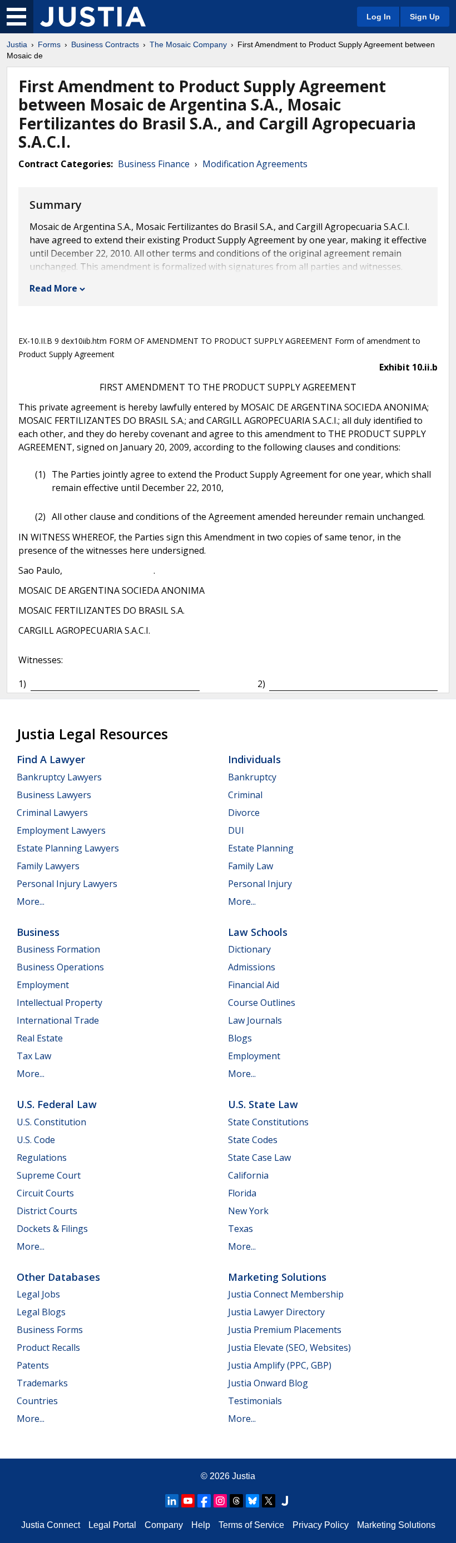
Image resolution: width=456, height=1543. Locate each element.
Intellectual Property (59, 1002)
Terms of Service (251, 1525)
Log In (378, 16)
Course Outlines (261, 1002)
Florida (242, 1193)
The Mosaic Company (188, 44)
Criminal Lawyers (52, 812)
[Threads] (236, 1500)
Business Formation (58, 949)
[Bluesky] (252, 1500)
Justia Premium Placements (284, 1330)
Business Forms (50, 1330)
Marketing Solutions (277, 1277)
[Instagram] (220, 1500)
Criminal (245, 795)
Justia (17, 44)
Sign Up (425, 16)
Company (164, 1525)
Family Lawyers (48, 866)
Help (200, 1525)
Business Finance (154, 164)
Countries (37, 1401)
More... (30, 901)
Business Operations (60, 967)
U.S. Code (36, 1140)
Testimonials (255, 1401)
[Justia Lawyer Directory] (284, 1500)
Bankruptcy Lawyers (59, 777)
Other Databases (58, 1277)
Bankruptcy (252, 777)
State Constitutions (268, 1122)
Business (38, 932)
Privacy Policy (321, 1525)
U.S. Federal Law (57, 1104)
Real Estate (40, 1038)
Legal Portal (112, 1525)
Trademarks (42, 1383)
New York (248, 1211)
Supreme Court (49, 1175)
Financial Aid (253, 985)
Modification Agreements (255, 164)
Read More (53, 288)
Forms (49, 44)
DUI (236, 830)
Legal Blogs (41, 1312)
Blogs (240, 1038)
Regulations (42, 1157)
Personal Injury (260, 884)
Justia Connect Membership (286, 1294)
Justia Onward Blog (268, 1383)
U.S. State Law (263, 1104)
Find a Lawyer (51, 759)
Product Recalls (48, 1347)
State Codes (252, 1140)
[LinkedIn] (172, 1500)
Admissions (251, 967)
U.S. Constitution (51, 1122)
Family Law (250, 866)
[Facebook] (204, 1500)
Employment (43, 985)
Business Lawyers (54, 795)
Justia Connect (50, 1525)
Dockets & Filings (52, 1229)
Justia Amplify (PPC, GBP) (279, 1365)
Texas (240, 1229)
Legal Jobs (38, 1294)
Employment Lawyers (61, 830)
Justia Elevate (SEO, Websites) (289, 1347)
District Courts (47, 1211)
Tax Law (34, 1056)
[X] (268, 1500)
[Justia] (93, 17)
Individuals (254, 759)
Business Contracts (105, 44)
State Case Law (259, 1157)
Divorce (244, 812)
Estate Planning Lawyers (68, 848)
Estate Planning (261, 848)
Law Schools (258, 932)
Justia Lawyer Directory (276, 1312)
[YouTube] (188, 1500)
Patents (33, 1365)
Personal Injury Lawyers (67, 884)
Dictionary (249, 949)
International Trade (58, 1020)
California (248, 1175)
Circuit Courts (45, 1193)
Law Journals (255, 1020)
